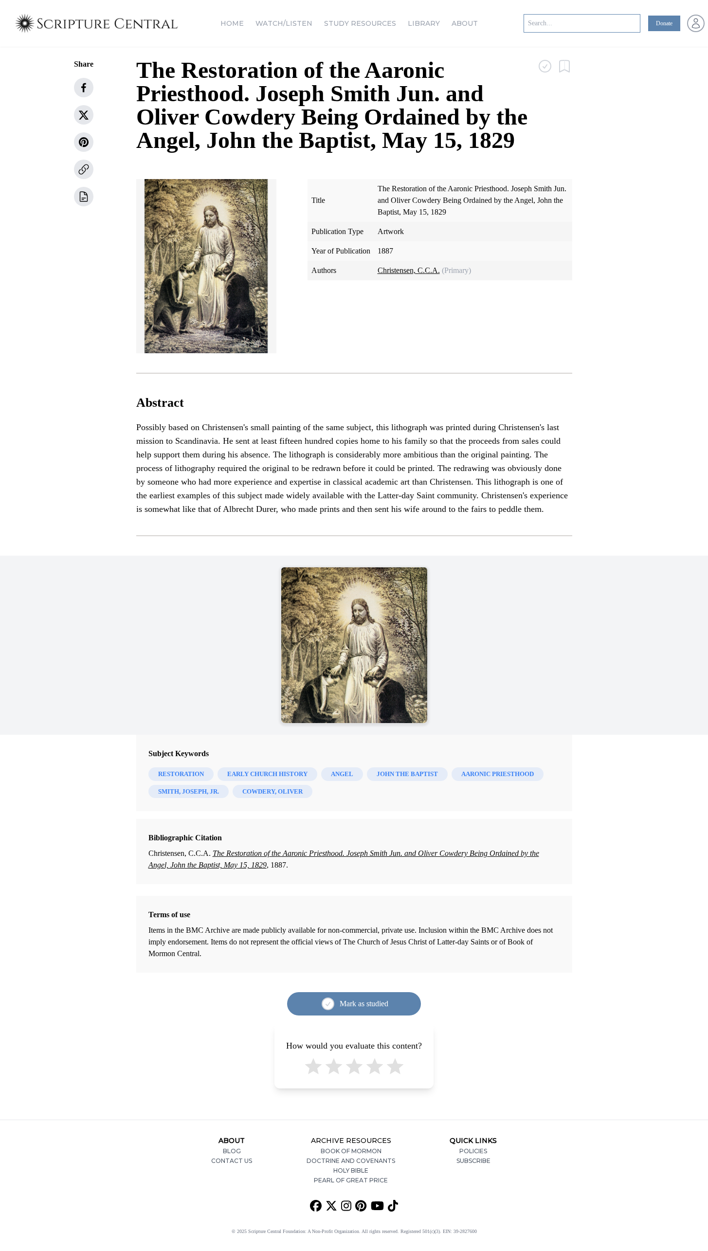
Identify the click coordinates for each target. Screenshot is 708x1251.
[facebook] (83, 87)
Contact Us (231, 1160)
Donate (664, 23)
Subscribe (473, 1160)
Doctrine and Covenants (351, 1160)
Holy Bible (350, 1170)
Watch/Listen (283, 23)
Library (424, 23)
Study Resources (360, 23)
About (465, 23)
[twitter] (83, 115)
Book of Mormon (351, 1151)
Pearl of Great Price (351, 1180)
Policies (473, 1151)
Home (232, 23)
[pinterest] (83, 142)
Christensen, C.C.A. (409, 270)
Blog (232, 1151)
